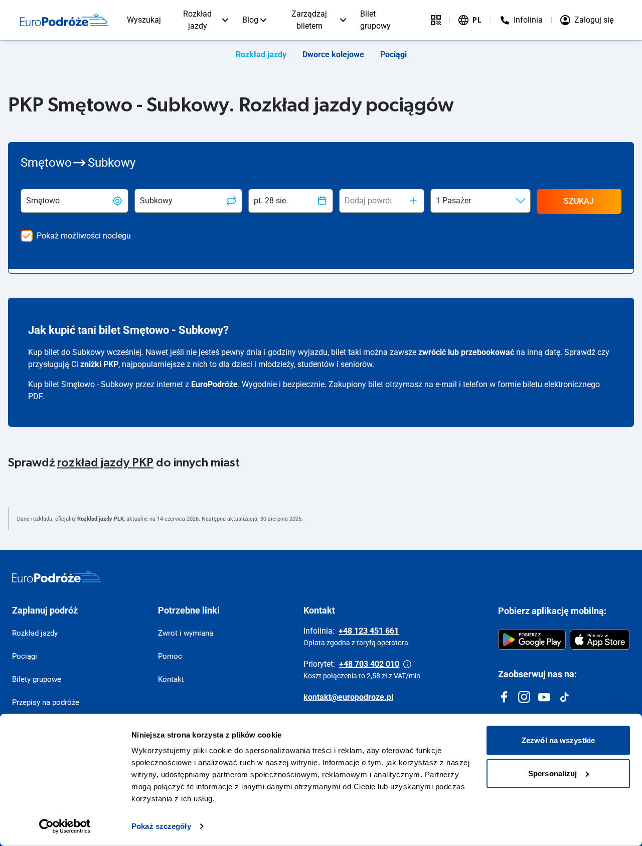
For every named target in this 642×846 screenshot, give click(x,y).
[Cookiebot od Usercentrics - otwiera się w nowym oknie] (65, 826)
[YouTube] (544, 697)
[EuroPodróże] (56, 576)
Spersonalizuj (552, 773)
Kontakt (171, 679)
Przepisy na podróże (45, 702)
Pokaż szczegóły (161, 826)
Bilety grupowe (36, 679)
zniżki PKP (99, 364)
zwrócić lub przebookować (466, 352)
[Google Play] (532, 640)
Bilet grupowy (375, 20)
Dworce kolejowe (333, 54)
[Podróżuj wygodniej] (436, 20)
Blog (250, 20)
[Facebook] (504, 697)
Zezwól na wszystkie (558, 740)
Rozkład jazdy (197, 20)
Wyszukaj (144, 20)
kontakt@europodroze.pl (348, 697)
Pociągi (393, 54)
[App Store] (600, 640)
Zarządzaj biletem (309, 20)
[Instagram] (524, 697)
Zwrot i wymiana (185, 633)
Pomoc (170, 656)
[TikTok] (564, 697)
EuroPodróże (214, 384)
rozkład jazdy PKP (105, 463)
